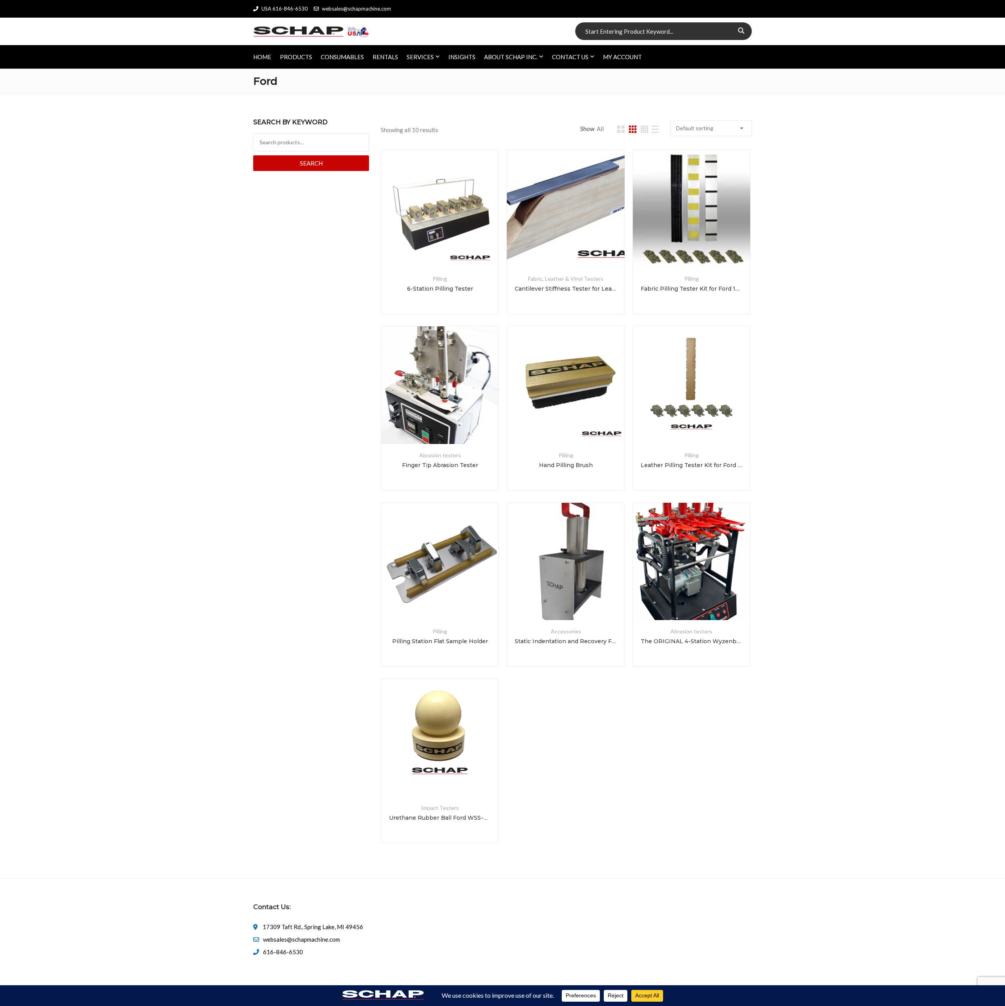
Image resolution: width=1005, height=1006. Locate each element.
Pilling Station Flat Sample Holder (440, 641)
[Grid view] (621, 129)
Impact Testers (440, 807)
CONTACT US (570, 56)
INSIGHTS (461, 56)
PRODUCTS (296, 56)
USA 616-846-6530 (284, 8)
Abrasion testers (440, 455)
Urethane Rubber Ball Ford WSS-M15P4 (440, 817)
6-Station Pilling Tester (440, 288)
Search (311, 163)
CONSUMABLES (342, 56)
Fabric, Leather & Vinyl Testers (565, 278)
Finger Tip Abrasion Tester (440, 465)
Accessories (566, 631)
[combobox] (711, 128)
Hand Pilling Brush (566, 465)
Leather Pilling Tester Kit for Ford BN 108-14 (691, 465)
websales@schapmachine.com (356, 8)
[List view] (655, 129)
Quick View (440, 249)
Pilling (440, 278)
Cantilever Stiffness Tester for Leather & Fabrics (565, 288)
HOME (262, 56)
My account (622, 56)
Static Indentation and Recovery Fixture (565, 641)
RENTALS (385, 56)
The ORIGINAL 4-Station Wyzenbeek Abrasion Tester (691, 641)
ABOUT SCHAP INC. (510, 56)
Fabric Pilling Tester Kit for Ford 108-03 (691, 288)
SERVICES (420, 56)
